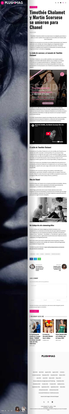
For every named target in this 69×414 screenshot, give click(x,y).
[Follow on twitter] (55, 3)
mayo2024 (47, 254)
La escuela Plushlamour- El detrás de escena (49, 392)
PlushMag (48, 49)
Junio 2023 (45, 378)
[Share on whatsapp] (39, 259)
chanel (42, 254)
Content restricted (36, 375)
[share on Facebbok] (5, 411)
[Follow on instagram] (58, 3)
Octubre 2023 (53, 384)
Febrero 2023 (62, 375)
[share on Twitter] (8, 411)
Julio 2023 (38, 378)
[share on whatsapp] (11, 411)
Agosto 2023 (55, 372)
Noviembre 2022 (60, 381)
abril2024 (32, 254)
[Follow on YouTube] (60, 3)
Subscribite (62, 387)
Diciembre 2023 (54, 375)
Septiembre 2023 (45, 387)
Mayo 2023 (58, 378)
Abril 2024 (41, 372)
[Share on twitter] (35, 259)
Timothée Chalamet (56, 254)
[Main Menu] (2, 2)
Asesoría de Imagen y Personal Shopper (50, 396)
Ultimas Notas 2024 (43, 390)
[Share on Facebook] (31, 259)
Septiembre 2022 (36, 387)
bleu (38, 254)
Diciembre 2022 (45, 375)
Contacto (62, 372)
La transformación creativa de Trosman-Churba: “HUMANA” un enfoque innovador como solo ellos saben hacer (35, 339)
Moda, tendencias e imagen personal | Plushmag (44, 381)
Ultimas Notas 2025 (53, 390)
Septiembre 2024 (54, 387)
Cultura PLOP (33, 7)
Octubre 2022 (45, 384)
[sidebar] (65, 2)
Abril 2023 (35, 372)
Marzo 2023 (51, 378)
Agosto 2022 (48, 372)
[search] (63, 3)
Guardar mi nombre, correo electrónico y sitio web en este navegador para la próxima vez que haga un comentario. (47, 306)
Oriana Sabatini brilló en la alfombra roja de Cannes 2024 (61, 336)
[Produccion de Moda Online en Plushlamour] (48, 88)
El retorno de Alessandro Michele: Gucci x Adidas (48, 336)
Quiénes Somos (60, 384)
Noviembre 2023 (36, 384)
